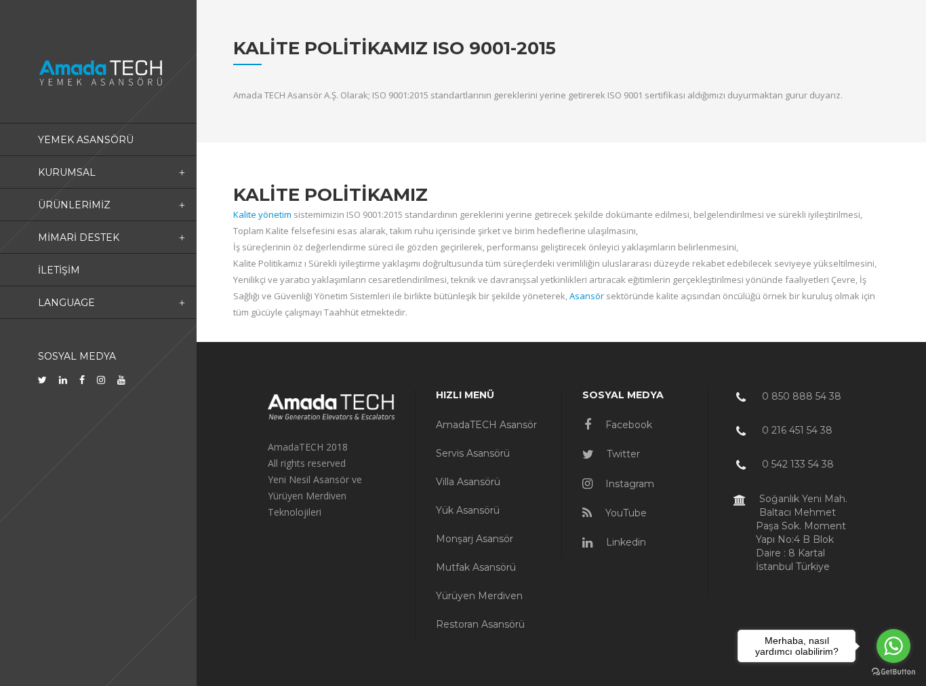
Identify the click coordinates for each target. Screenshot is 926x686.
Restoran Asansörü (480, 624)
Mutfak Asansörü (476, 567)
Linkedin (624, 542)
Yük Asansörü (468, 510)
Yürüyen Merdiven (479, 596)
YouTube (625, 513)
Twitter (622, 454)
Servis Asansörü (473, 453)
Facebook (627, 425)
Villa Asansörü (468, 482)
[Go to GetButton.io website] (893, 672)
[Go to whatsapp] (893, 646)
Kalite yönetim (262, 214)
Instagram (628, 484)
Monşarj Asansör (474, 539)
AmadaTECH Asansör (486, 425)
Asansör (586, 296)
